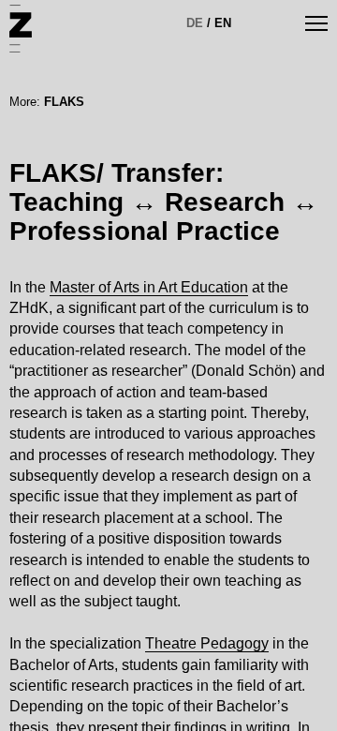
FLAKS (64, 102)
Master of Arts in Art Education (149, 287)
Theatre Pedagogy (207, 643)
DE (194, 23)
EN (222, 23)
